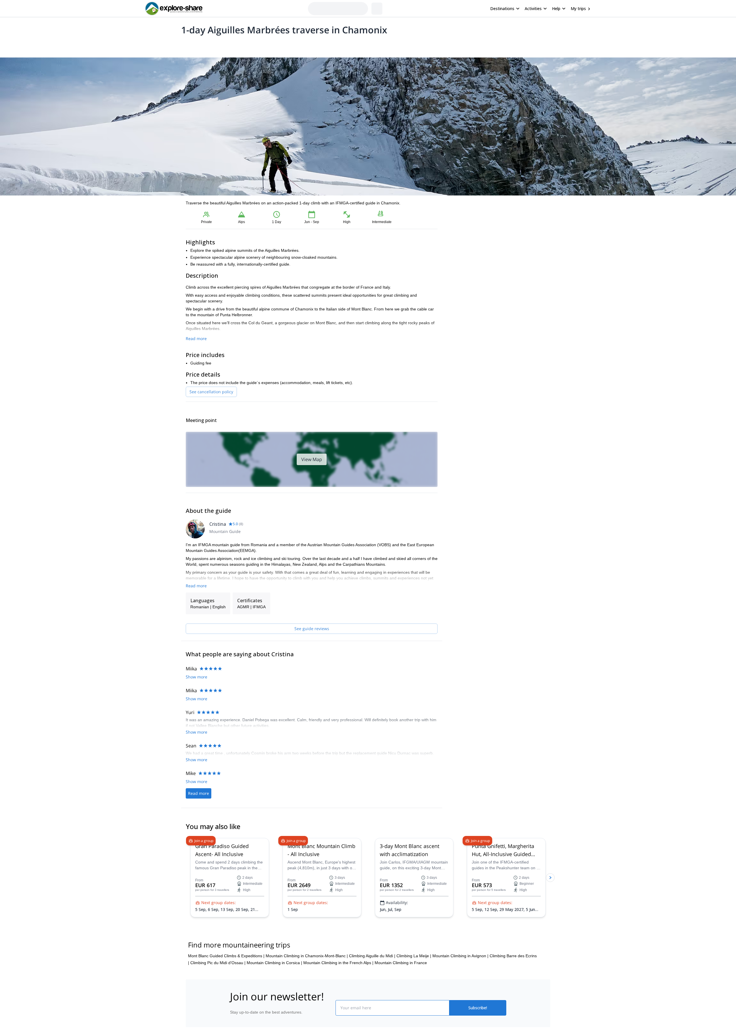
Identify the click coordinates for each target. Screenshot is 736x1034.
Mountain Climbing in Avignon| (460, 976)
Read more (196, 338)
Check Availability (498, 255)
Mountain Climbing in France (401, 983)
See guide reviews (311, 628)
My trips (578, 8)
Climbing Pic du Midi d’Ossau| (218, 983)
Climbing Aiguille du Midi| (372, 976)
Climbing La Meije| (413, 976)
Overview (191, 45)
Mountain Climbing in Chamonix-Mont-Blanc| (307, 976)
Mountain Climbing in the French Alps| (338, 983)
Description (216, 45)
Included (259, 45)
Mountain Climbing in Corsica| (274, 983)
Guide (278, 45)
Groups (239, 45)
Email (458, 227)
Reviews (297, 45)
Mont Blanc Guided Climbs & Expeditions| (226, 976)
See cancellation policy (211, 391)
